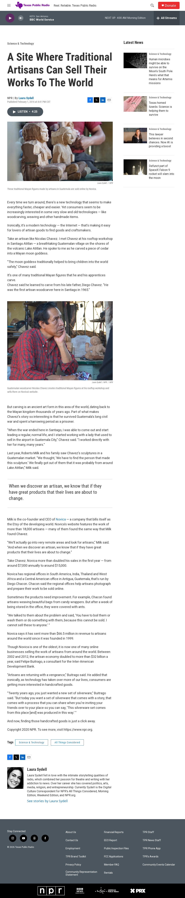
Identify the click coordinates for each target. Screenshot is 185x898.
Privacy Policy (73, 864)
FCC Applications (113, 856)
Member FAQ (111, 864)
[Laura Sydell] (15, 778)
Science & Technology (20, 43)
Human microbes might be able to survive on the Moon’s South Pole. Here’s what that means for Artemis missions (161, 71)
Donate (170, 5)
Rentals (108, 872)
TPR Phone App (152, 848)
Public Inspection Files (116, 848)
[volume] (21, 18)
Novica (61, 519)
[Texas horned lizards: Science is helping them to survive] (135, 104)
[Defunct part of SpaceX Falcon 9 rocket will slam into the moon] (135, 167)
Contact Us (72, 840)
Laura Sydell (26, 98)
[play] (10, 18)
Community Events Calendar (159, 864)
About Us (71, 832)
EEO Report (110, 840)
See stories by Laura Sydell (47, 801)
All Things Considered (67, 742)
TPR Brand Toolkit (76, 856)
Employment (73, 848)
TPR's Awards (150, 856)
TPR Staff (148, 832)
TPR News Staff (152, 840)
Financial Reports (114, 832)
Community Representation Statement (81, 873)
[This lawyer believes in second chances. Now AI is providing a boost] (135, 135)
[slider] (26, 18)
